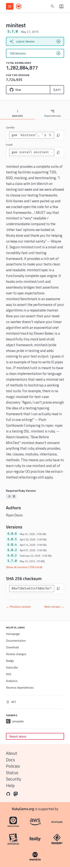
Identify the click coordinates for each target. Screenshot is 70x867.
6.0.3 (12, 550)
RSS (8, 674)
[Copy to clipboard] (58, 135)
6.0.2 (12, 555)
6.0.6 (12, 534)
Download (12, 647)
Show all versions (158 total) (24, 567)
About (11, 753)
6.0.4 (12, 545)
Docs (10, 759)
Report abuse (17, 736)
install (9, 145)
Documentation (16, 640)
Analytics (12, 681)
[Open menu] (9, 6)
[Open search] (52, 6)
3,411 (57, 89)
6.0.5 (12, 539)
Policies (13, 766)
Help (10, 785)
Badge (10, 660)
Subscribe (12, 667)
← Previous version (18, 606)
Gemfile (10, 127)
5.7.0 (12, 561)
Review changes (16, 654)
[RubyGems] (19, 6)
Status (12, 772)
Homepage (13, 634)
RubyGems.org (23, 808)
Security (13, 779)
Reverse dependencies (20, 687)
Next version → (54, 606)
